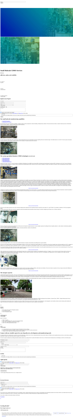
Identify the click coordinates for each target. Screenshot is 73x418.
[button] (68, 413)
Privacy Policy (15, 113)
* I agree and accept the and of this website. (13, 362)
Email (1, 341)
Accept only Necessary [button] (61, 413)
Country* (2, 344)
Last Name (2, 340)
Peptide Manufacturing (6, 160)
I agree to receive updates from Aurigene (8, 112)
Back (4, 396)
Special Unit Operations (6, 121)
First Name (2, 339)
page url (1, 364)
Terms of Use (21, 113)
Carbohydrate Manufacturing (6, 161)
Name (1, 382)
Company (1, 346)
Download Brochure (3, 370)
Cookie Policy (4, 416)
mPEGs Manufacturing (6, 158)
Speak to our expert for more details (33, 188)
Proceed (1, 396)
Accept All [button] (55, 413)
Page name (2, 363)
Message (1, 347)
